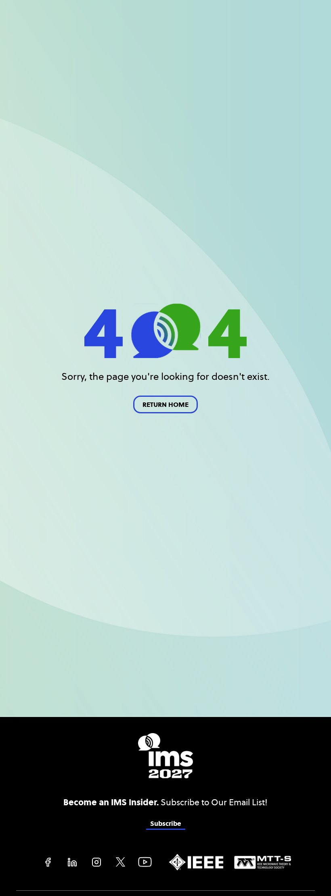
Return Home (165, 404)
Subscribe (165, 823)
